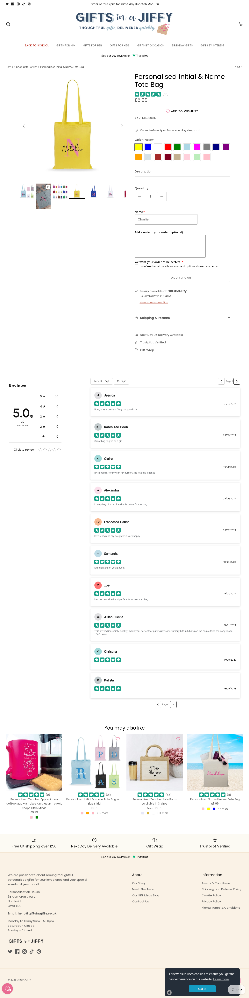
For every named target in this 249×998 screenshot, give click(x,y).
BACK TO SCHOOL (37, 45)
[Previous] (23, 126)
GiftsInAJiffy (24, 979)
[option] (72, 126)
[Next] (121, 126)
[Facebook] (12, 4)
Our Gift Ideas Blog (145, 895)
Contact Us (140, 901)
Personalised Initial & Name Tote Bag (62, 67)
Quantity (141, 188)
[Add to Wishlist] (57, 739)
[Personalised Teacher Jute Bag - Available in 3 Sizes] (154, 762)
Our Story (139, 883)
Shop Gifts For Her (26, 67)
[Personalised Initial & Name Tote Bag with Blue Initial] (94, 762)
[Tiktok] (23, 4)
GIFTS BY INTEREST (212, 45)
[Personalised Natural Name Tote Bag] (215, 762)
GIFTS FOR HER (92, 45)
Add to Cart (182, 277)
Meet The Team (143, 889)
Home (9, 67)
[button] (49, 396)
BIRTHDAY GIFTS (182, 45)
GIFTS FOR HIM (65, 45)
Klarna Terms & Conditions (221, 908)
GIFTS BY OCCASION (150, 45)
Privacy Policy (211, 901)
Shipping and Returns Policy (221, 889)
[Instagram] (18, 4)
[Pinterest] (29, 4)
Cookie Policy (211, 895)
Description (144, 171)
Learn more (221, 979)
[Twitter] (7, 4)
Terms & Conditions (216, 883)
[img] (148, 94)
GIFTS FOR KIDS (120, 45)
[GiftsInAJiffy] (124, 24)
